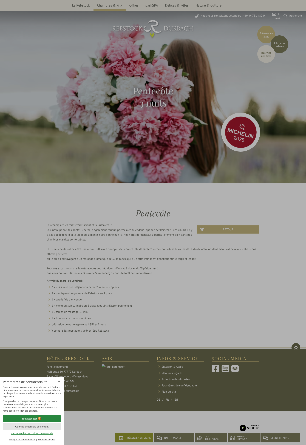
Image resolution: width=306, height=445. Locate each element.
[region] (32, 399)
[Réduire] (59, 381)
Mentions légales (46, 439)
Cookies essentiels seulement (32, 426)
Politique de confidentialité (22, 439)
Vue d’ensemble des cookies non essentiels (32, 433)
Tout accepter (29, 418)
